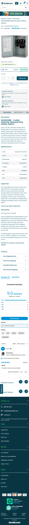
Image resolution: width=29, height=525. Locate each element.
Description (7, 112)
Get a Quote (5, 434)
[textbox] (14, 326)
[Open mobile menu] (27, 3)
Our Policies (4, 453)
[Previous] (20, 382)
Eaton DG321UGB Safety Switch (16, 355)
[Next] (27, 112)
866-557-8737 (8, 406)
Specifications (18, 112)
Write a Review (17, 319)
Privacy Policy (15, 514)
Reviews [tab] (5, 277)
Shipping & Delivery (7, 460)
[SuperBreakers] (7, 3)
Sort (14, 344)
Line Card (4, 487)
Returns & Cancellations (8, 456)
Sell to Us (4, 437)
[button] (19, 28)
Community (4, 475)
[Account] (21, 3)
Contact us (7, 415)
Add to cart (22, 78)
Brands (3, 483)
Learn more (7, 106)
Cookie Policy (24, 514)
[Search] (26, 7)
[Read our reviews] (14, 507)
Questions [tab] (15, 277)
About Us (4, 479)
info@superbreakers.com (11, 410)
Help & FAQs (5, 464)
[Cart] (24, 3)
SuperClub (4, 430)
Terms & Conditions (4, 514)
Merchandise (5, 441)
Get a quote (7, 96)
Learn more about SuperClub (10, 206)
